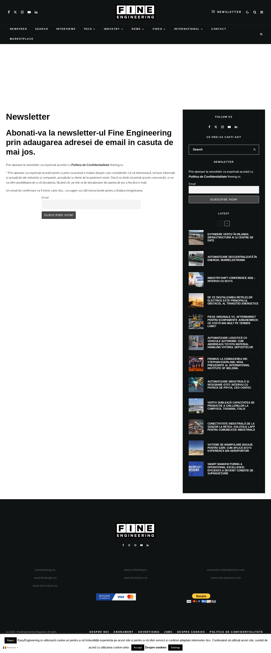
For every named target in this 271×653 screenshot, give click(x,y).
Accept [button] (138, 647)
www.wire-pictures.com (226, 577)
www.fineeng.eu (45, 569)
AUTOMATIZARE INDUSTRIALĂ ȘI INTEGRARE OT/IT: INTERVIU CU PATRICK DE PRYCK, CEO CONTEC (229, 384)
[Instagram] (22, 12)
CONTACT (218, 29)
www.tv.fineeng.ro (135, 569)
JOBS (168, 632)
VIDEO (157, 29)
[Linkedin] (36, 12)
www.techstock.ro (135, 577)
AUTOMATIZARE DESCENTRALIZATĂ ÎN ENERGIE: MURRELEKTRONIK (232, 258)
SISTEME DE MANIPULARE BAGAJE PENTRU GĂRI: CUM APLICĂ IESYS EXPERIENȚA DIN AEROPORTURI (230, 447)
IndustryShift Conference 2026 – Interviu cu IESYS (231, 279)
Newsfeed (18, 29)
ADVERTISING (149, 632)
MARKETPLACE (22, 39)
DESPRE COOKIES (191, 632)
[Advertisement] (135, 74)
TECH (88, 29)
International (187, 29)
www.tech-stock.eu (45, 585)
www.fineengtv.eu (45, 577)
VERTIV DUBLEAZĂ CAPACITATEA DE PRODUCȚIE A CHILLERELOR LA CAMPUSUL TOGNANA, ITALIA (231, 405)
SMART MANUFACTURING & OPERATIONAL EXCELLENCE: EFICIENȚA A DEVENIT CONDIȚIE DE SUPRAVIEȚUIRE (230, 469)
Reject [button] (10, 640)
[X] (15, 12)
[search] (254, 149)
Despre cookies (155, 647)
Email (45, 197)
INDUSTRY (112, 29)
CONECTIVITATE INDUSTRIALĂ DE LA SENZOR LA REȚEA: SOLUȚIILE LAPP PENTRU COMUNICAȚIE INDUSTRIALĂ (231, 426)
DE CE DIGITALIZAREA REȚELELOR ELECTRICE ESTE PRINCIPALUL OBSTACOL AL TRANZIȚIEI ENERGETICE (233, 300)
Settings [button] (175, 647)
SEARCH (41, 29)
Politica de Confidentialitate (90, 165)
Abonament (123, 632)
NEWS (136, 29)
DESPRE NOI (99, 632)
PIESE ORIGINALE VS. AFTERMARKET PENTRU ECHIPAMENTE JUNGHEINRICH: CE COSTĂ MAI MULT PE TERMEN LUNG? (233, 321)
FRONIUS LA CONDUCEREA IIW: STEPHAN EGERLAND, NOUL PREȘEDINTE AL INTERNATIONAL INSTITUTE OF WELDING (229, 363)
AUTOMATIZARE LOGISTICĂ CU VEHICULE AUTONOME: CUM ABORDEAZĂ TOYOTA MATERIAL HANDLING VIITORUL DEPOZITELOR (230, 342)
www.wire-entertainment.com (226, 569)
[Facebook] (9, 12)
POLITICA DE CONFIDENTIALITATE (236, 632)
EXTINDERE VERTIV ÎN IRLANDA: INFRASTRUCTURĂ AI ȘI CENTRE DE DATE (230, 237)
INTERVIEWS (66, 29)
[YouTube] (29, 12)
